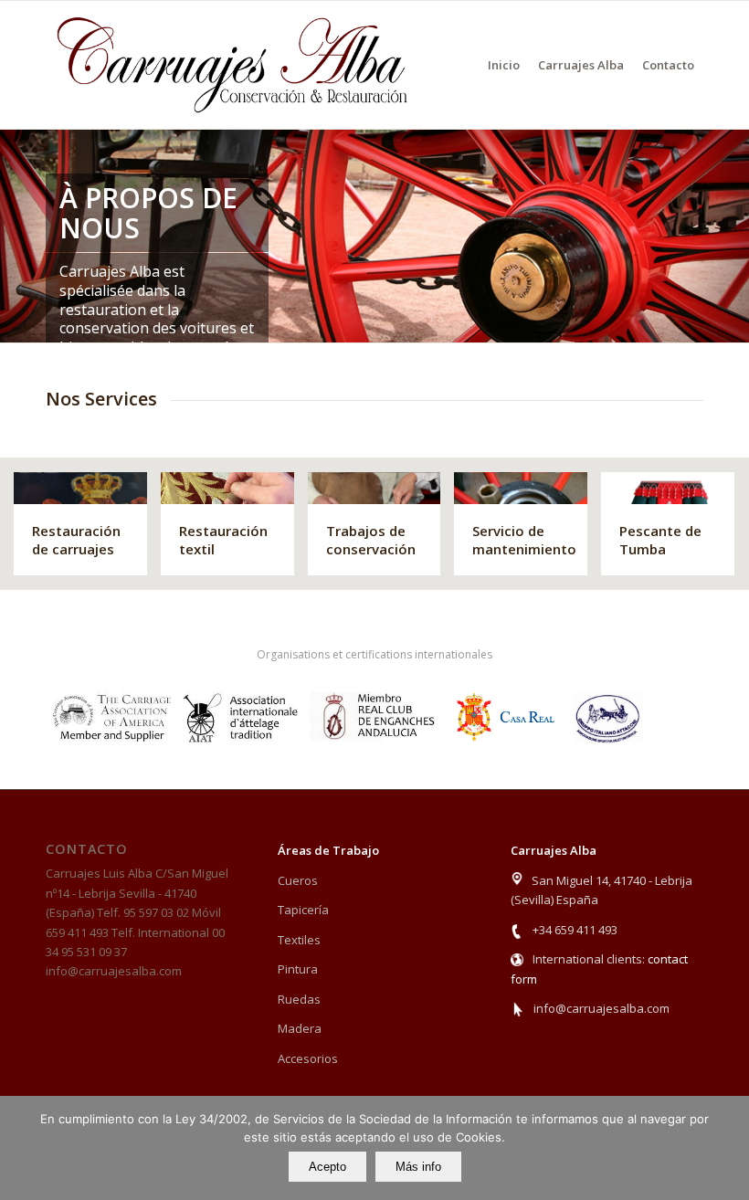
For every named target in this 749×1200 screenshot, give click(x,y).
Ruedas (299, 999)
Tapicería (303, 909)
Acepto (327, 1167)
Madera (300, 1028)
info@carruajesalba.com (601, 1008)
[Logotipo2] (233, 65)
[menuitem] (504, 65)
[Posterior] (733, 235)
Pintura (298, 969)
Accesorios (308, 1058)
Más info (418, 1167)
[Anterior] (16, 235)
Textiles (299, 940)
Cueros (298, 880)
